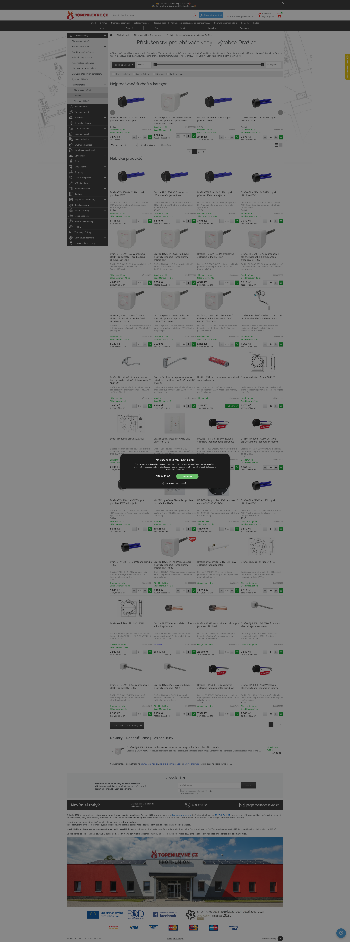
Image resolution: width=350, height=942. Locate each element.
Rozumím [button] (187, 476)
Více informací (178, 469)
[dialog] (175, 471)
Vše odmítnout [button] (163, 476)
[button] (175, 483)
